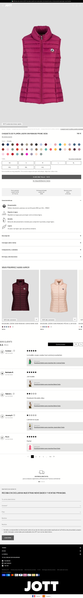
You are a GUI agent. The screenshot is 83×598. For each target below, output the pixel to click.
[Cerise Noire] (74, 149)
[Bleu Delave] (41, 144)
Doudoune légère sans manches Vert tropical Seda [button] (49, 363)
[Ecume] (17, 154)
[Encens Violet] (31, 154)
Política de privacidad (17, 569)
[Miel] (65, 144)
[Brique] (3, 149)
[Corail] (50, 149)
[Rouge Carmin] (12, 154)
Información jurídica (30, 569)
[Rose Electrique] (27, 154)
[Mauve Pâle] (69, 144)
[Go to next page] (54, 456)
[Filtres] (76, 344)
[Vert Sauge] (22, 154)
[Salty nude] (36, 154)
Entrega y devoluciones (48, 569)
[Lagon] (46, 149)
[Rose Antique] (79, 149)
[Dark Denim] (8, 144)
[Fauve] (36, 149)
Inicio (3, 129)
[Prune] (27, 149)
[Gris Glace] (31, 149)
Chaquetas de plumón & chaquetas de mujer (26, 129)
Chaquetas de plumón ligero (50, 129)
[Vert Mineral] (12, 149)
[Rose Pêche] (55, 144)
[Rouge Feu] (17, 149)
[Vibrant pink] (8, 154)
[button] (30, 362)
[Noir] (36, 144)
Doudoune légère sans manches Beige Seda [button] (47, 384)
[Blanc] (50, 144)
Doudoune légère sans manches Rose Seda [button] (47, 448)
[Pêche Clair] (22, 149)
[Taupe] (31, 144)
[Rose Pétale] (8, 149)
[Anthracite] (22, 144)
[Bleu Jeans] (74, 144)
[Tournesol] (55, 149)
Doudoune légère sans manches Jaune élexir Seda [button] (49, 427)
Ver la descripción (7, 136)
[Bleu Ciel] (60, 144)
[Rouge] (17, 144)
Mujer (9, 129)
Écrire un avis (60, 344)
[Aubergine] (46, 144)
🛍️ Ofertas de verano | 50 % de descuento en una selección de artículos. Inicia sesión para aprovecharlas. (41, 1)
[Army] (12, 144)
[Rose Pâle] (65, 149)
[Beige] (27, 144)
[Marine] (3, 144)
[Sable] (41, 149)
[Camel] (70, 149)
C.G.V (38, 569)
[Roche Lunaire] (41, 154)
